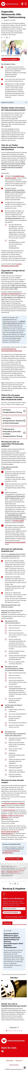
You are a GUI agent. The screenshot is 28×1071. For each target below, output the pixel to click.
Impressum (19, 1060)
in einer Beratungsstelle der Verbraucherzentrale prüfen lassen (13, 349)
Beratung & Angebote (9, 59)
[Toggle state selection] (22, 4)
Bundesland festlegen (11, 912)
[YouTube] (2, 1051)
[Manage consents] (24, 1067)
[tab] (6, 1030)
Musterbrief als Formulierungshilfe (15, 542)
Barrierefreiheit (14, 1065)
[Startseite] (9, 4)
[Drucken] (1, 37)
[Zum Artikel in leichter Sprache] (9, 37)
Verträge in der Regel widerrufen (11, 294)
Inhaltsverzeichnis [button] (7, 102)
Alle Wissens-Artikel (13, 859)
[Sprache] (6, 37)
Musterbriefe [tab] (7, 923)
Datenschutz (9, 1060)
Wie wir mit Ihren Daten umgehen (13, 917)
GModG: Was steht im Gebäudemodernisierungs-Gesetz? (13, 1005)
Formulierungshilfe (18, 521)
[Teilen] (4, 37)
